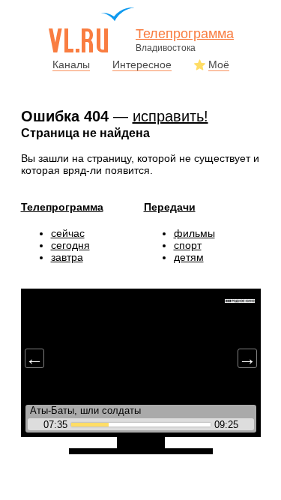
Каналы (71, 64)
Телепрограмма (62, 207)
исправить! (170, 116)
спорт (188, 245)
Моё (218, 64)
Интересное (142, 64)
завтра (67, 257)
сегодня (70, 245)
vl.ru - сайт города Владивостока (92, 29)
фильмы (194, 233)
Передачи (170, 207)
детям (189, 257)
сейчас (68, 233)
